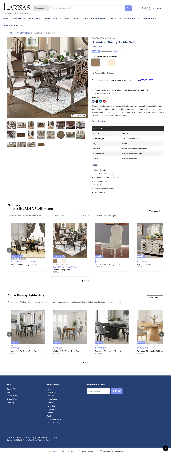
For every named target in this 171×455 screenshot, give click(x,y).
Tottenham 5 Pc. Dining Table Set (108, 351)
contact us (133, 80)
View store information (102, 93)
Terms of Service (13, 399)
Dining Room (49, 18)
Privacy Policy (12, 396)
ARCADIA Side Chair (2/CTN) (107, 265)
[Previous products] (9, 250)
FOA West (98, 47)
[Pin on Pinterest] (104, 101)
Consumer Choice (147, 18)
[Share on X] (97, 101)
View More (153, 211)
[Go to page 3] (86, 280)
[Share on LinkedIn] (100, 101)
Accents (115, 18)
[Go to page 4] (88, 280)
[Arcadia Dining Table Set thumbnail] (11, 125)
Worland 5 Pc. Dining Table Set (24, 351)
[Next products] (161, 250)
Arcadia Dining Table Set (63, 270)
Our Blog (10, 403)
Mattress (65, 18)
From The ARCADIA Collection (103, 38)
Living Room (18, 18)
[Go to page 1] (82, 281)
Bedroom (33, 18)
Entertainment (99, 18)
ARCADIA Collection (23, 33)
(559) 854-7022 (146, 80)
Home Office (80, 18)
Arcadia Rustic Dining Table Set (24, 265)
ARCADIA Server (144, 265)
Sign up (117, 391)
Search (9, 392)
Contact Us (11, 389)
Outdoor (129, 18)
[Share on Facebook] (93, 101)
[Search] (128, 8)
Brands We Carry (12, 25)
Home (5, 18)
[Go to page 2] (84, 280)
